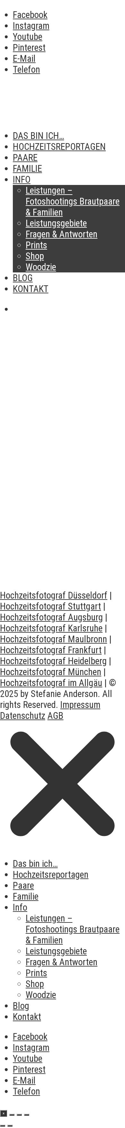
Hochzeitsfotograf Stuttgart (50, 606)
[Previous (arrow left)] (2, 1126)
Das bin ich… (38, 135)
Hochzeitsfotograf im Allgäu (51, 682)
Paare (25, 157)
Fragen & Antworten (61, 234)
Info (21, 179)
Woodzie (41, 266)
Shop (35, 256)
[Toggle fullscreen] (19, 1115)
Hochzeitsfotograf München (50, 671)
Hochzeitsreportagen (59, 146)
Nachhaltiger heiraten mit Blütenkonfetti (58, 559)
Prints (36, 245)
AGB (55, 715)
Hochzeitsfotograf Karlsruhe (51, 628)
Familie (27, 168)
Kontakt (30, 288)
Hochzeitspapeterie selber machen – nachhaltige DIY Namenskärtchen (61, 429)
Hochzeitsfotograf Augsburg (51, 617)
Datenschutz (22, 715)
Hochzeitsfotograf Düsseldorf (53, 595)
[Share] (11, 1115)
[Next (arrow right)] (10, 1126)
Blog (23, 277)
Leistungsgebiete (56, 223)
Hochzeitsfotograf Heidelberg (53, 661)
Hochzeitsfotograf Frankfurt (51, 650)
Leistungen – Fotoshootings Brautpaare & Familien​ (73, 201)
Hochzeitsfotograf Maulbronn (53, 639)
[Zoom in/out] (26, 1115)
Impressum (80, 704)
